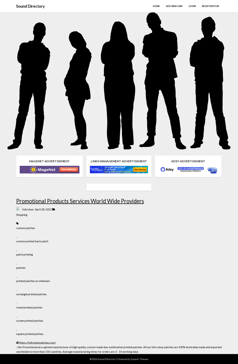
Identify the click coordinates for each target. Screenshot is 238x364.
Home (156, 6)
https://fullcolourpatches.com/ (37, 342)
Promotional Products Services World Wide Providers (80, 201)
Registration (210, 6)
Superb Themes (139, 359)
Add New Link (174, 6)
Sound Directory (30, 6)
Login (192, 6)
